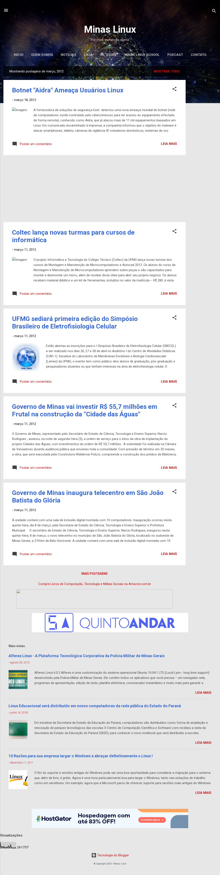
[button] (174, 89)
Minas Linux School (142, 55)
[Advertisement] (203, 130)
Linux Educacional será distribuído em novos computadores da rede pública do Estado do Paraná (95, 706)
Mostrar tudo (167, 71)
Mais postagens (94, 573)
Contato (198, 55)
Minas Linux (110, 29)
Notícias (68, 55)
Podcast (175, 55)
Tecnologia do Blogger (112, 855)
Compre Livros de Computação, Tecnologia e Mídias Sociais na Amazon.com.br (94, 584)
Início (18, 55)
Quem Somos (42, 55)
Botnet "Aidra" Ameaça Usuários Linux (67, 90)
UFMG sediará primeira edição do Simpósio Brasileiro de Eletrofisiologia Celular (75, 322)
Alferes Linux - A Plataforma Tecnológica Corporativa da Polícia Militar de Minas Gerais (87, 656)
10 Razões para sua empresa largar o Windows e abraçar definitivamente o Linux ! (81, 756)
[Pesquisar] (214, 11)
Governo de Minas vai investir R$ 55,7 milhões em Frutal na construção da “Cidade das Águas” (84, 410)
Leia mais (169, 144)
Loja (88, 55)
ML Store (108, 55)
